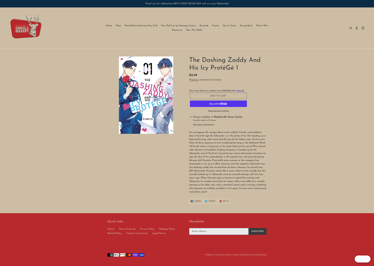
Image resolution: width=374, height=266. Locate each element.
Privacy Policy (147, 229)
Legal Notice (159, 233)
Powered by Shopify (258, 255)
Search (110, 229)
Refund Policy (114, 233)
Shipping (193, 80)
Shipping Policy (167, 229)
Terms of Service (127, 229)
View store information (203, 124)
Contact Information (137, 233)
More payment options (218, 111)
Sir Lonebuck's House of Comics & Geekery (230, 255)
